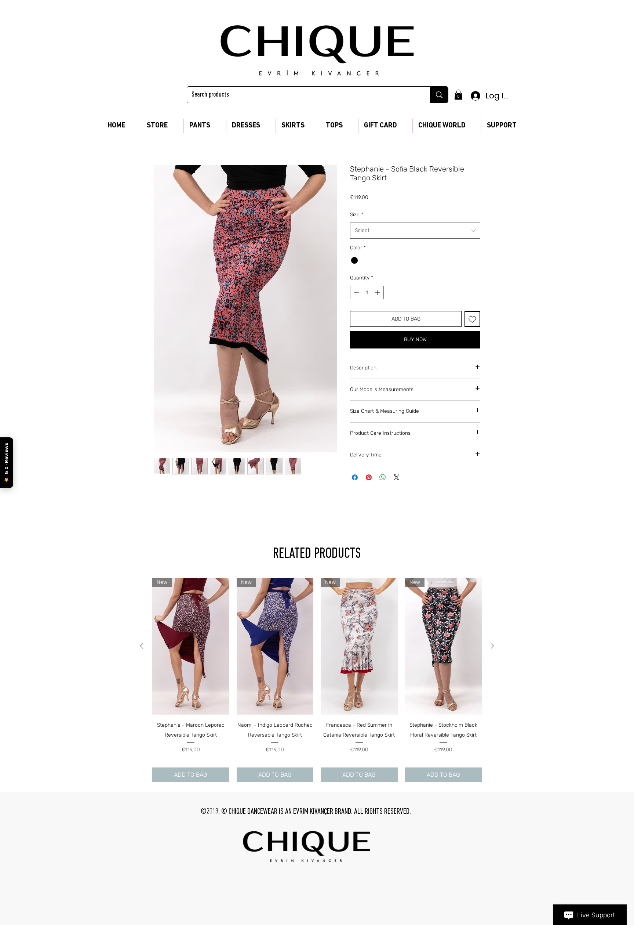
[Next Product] (492, 646)
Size (356, 215)
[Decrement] (355, 292)
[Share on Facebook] (354, 477)
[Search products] (439, 95)
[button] (458, 95)
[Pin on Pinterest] (368, 477)
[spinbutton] (367, 292)
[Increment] (378, 292)
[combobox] (415, 231)
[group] (317, 680)
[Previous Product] (141, 646)
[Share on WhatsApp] (382, 477)
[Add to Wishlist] (472, 319)
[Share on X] (396, 477)
